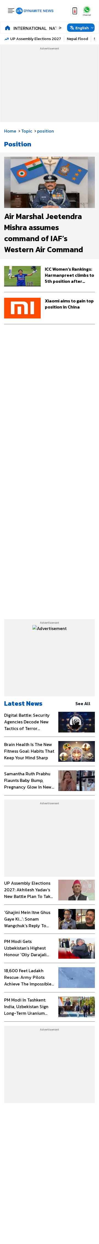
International (29, 28)
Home (10, 131)
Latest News (23, 703)
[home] (7, 27)
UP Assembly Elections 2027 (35, 39)
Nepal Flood (77, 39)
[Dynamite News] (34, 11)
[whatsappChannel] (87, 11)
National (59, 28)
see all (82, 703)
